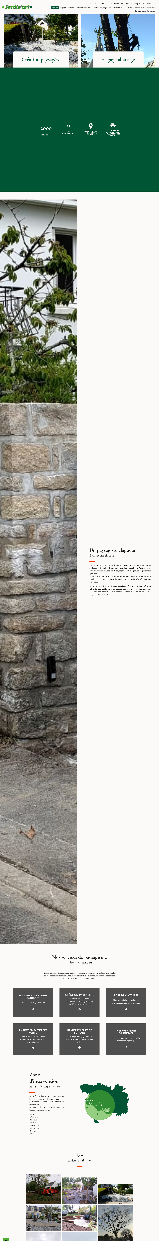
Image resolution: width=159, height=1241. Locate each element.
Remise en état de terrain (144, 8)
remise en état (109, 973)
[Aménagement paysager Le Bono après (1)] (115, 1194)
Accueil (55, 8)
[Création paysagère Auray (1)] (79, 1190)
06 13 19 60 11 (148, 3)
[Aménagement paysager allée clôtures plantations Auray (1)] (43, 1218)
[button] (43, 1193)
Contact (103, 3)
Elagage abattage (67, 8)
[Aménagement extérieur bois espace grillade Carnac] (79, 1218)
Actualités (94, 3)
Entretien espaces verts (122, 8)
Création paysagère (100, 8)
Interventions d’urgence (145, 11)
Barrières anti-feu (83, 8)
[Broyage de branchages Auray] (43, 1189)
